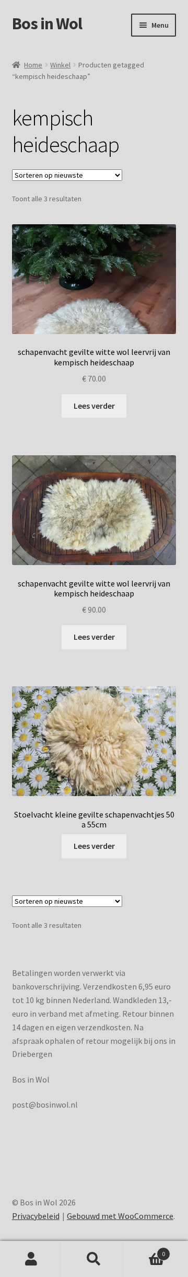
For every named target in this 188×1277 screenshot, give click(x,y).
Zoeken (94, 1259)
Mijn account (31, 1259)
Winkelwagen (145, 1250)
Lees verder (94, 405)
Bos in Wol (47, 23)
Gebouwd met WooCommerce (120, 1216)
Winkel (60, 65)
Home (33, 65)
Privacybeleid (36, 1216)
